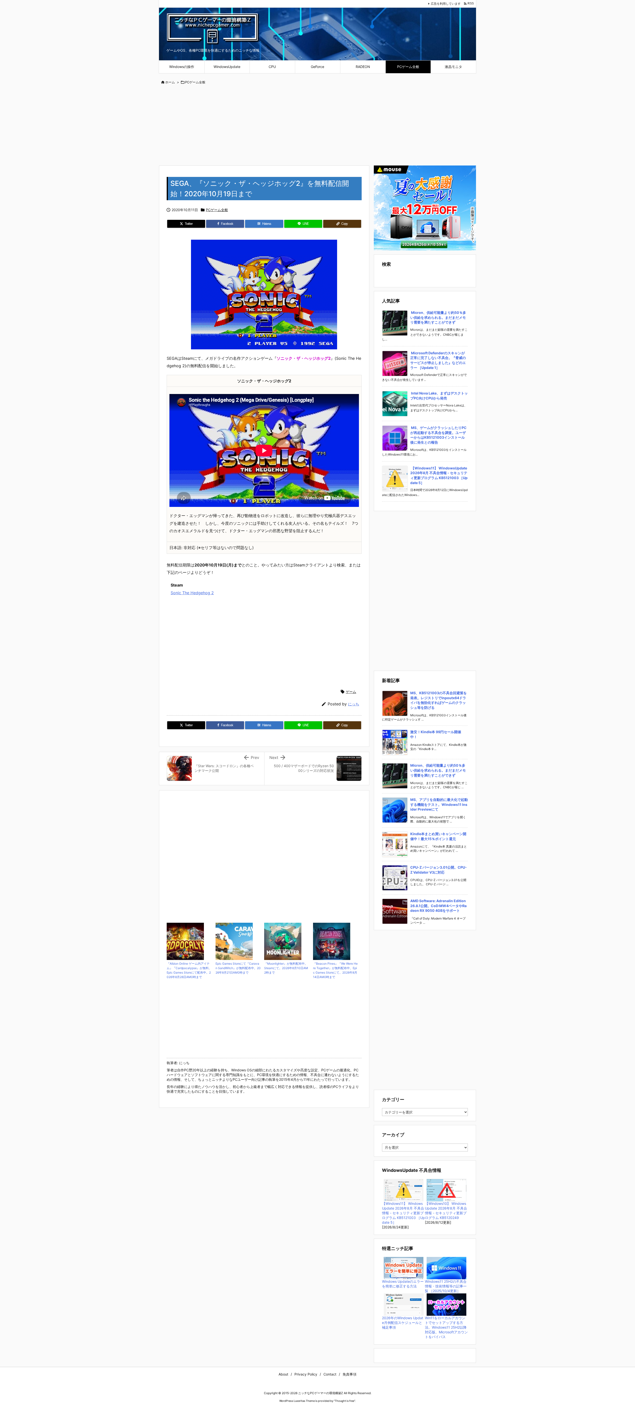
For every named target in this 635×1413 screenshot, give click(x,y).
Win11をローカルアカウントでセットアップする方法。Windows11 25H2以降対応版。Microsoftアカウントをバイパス (446, 1327)
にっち (353, 704)
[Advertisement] (317, 125)
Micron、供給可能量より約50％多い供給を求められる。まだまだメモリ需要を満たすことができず (438, 317)
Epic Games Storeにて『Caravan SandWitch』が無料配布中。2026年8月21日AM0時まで (238, 968)
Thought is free (344, 1401)
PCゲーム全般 (195, 82)
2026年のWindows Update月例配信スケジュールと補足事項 (402, 1322)
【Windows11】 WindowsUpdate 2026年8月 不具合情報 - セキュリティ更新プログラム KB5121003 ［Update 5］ (403, 1212)
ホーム (170, 82)
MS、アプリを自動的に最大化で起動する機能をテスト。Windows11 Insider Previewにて (439, 804)
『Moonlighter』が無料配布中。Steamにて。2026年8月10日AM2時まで (286, 968)
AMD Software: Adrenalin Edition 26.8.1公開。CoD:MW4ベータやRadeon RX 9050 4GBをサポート (438, 906)
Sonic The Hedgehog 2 (192, 592)
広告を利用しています (446, 3)
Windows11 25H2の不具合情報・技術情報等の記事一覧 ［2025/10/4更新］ (446, 1286)
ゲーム (351, 692)
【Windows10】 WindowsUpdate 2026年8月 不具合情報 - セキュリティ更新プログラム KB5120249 (446, 1210)
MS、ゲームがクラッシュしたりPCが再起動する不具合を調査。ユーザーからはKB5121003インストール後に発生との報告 (438, 435)
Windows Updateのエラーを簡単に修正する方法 (403, 1283)
